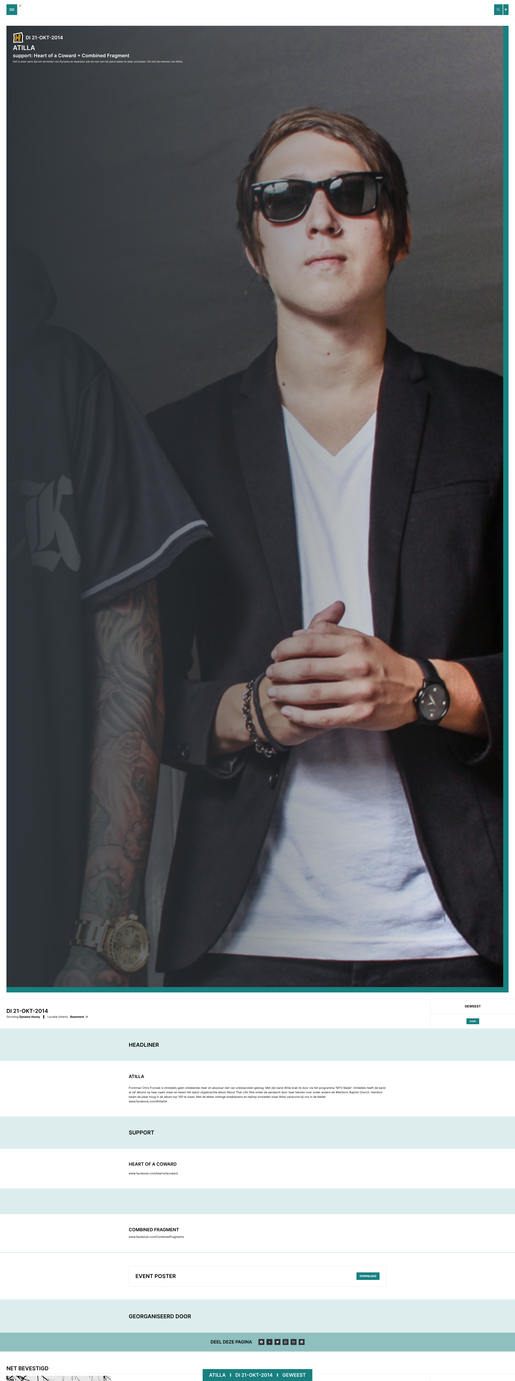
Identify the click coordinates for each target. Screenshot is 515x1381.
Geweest (294, 1375)
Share (473, 1021)
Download (368, 1276)
